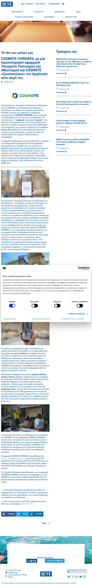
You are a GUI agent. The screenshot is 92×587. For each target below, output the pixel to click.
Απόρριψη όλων (9, 319)
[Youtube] (80, 576)
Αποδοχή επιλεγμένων (41, 319)
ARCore (31, 504)
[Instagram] (84, 576)
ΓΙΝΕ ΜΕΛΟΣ (40, 4)
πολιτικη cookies (20, 583)
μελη (78, 12)
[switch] (35, 305)
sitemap (73, 583)
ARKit (23, 504)
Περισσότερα (60, 73)
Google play (6, 459)
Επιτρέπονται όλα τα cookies (72, 319)
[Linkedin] (76, 576)
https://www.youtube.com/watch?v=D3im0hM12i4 (21, 167)
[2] (2, 502)
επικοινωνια (66, 583)
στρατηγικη (38, 12)
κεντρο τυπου (71, 17)
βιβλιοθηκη (49, 17)
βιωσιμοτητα (60, 12)
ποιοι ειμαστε (17, 12)
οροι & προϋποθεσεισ (8, 583)
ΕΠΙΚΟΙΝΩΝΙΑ (54, 4)
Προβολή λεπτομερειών (77, 314)
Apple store (21, 459)
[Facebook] (68, 576)
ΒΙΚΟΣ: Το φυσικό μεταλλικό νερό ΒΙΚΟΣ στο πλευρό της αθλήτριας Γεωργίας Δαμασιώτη (72, 142)
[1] (43, 120)
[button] (22, 4)
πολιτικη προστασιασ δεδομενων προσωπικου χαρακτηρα (44, 583)
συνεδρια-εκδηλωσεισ (24, 17)
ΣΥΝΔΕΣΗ (29, 4)
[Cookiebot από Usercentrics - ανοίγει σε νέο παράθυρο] (79, 268)
